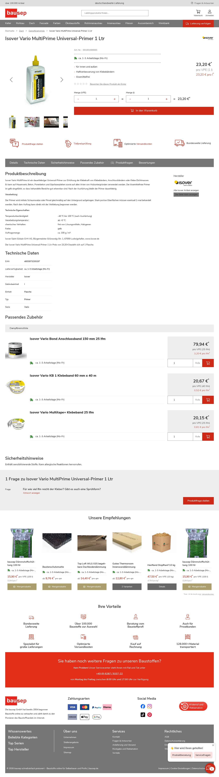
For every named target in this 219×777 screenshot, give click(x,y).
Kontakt (116, 736)
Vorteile (116, 753)
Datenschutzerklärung (175, 740)
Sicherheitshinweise (62, 162)
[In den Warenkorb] (208, 363)
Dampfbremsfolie (37, 31)
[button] (11, 80)
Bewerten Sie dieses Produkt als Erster (108, 84)
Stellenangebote (71, 742)
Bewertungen (147, 162)
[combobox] (114, 13)
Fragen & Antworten (204, 3)
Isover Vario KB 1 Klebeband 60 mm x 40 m (63, 375)
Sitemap (67, 752)
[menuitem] (8, 23)
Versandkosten (144, 144)
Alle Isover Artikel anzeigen (186, 190)
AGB (167, 736)
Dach (21, 31)
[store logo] (20, 13)
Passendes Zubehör (92, 162)
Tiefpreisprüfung (82, 143)
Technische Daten (34, 162)
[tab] (109, 489)
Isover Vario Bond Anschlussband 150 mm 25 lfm (67, 339)
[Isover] (208, 39)
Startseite (9, 31)
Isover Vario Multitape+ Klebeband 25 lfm (62, 412)
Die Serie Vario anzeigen (186, 194)
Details (14, 162)
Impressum (69, 747)
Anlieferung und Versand (124, 744)
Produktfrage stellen (32, 144)
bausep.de (93, 768)
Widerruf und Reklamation (196, 706)
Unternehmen (70, 737)
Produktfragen (122, 162)
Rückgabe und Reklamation (125, 748)
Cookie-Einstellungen (180, 768)
